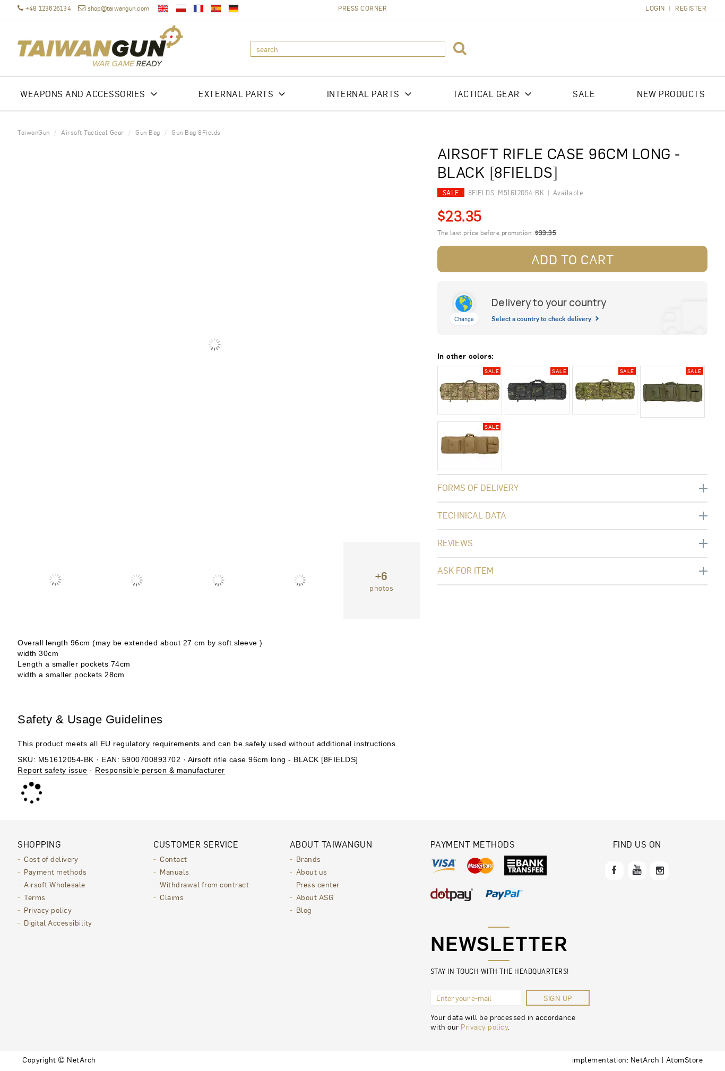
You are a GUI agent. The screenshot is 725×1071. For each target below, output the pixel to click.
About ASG (315, 897)
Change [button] (464, 319)
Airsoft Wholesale (54, 884)
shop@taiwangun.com (118, 8)
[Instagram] (659, 870)
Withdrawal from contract (204, 884)
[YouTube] (637, 870)
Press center (318, 884)
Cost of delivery (51, 858)
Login (655, 8)
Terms (35, 897)
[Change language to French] (198, 8)
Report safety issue (53, 770)
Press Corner (362, 8)
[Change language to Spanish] (216, 8)
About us (311, 871)
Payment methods (55, 871)
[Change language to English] (163, 8)
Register (690, 8)
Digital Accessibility (58, 922)
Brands (308, 858)
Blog (304, 909)
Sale (584, 93)
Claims (172, 897)
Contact (173, 858)
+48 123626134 (47, 8)
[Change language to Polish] (181, 8)
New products (671, 93)
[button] (459, 49)
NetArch (645, 1059)
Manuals (174, 871)
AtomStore (684, 1059)
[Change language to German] (233, 8)
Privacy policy (48, 909)
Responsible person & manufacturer (160, 770)
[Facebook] (614, 870)
